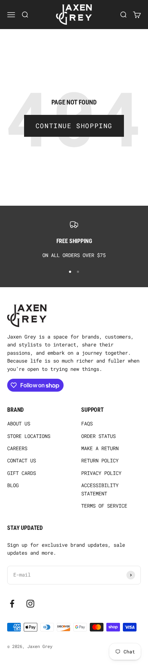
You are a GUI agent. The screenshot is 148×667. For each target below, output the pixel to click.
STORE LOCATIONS (28, 436)
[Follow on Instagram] (30, 603)
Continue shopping (74, 125)
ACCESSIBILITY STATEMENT (100, 489)
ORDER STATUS (98, 436)
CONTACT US (21, 460)
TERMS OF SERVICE (104, 505)
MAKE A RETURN (100, 448)
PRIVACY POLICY (101, 473)
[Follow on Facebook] (12, 603)
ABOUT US (18, 423)
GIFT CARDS (21, 473)
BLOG (13, 485)
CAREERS (17, 448)
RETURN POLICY (100, 460)
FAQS (87, 423)
